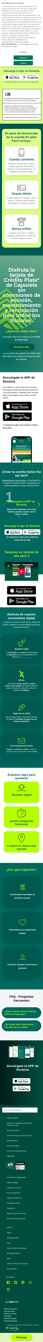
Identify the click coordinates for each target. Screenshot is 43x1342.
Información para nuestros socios (19, 1135)
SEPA (8, 1258)
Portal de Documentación (16, 1218)
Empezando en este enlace (14, 480)
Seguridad (10, 1156)
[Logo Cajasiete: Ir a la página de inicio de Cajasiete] (12, 1302)
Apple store (12, 77)
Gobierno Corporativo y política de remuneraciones (19, 1124)
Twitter (17, 1282)
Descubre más (21, 347)
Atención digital (21, 794)
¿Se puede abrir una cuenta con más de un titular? (18, 1025)
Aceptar (23, 63)
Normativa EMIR (13, 1238)
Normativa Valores (13, 1253)
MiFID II (9, 1227)
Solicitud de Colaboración (16, 1177)
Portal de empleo (13, 1146)
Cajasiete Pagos (12, 1182)
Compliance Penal (13, 1203)
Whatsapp (21, 1337)
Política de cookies (10, 1318)
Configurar (23, 52)
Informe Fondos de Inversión (17, 1264)
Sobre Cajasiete (12, 1118)
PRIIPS (9, 1233)
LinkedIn (24, 1282)
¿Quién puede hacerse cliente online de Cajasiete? (20, 1012)
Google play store (30, 77)
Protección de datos (10, 1321)
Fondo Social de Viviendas (16, 1213)
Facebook (9, 1282)
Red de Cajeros (12, 1141)
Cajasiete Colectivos (14, 1198)
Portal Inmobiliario (14, 1193)
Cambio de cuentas (14, 1188)
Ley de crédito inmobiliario (17, 1248)
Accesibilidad (12, 1269)
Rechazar (23, 58)
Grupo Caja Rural (13, 1130)
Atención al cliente (10, 1314)
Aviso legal (7, 1316)
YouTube (9, 1289)
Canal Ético (11, 1208)
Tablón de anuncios (10, 1309)
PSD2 (9, 1243)
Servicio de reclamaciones (16, 1151)
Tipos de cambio (9, 1311)
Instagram (31, 1282)
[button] (18, 516)
